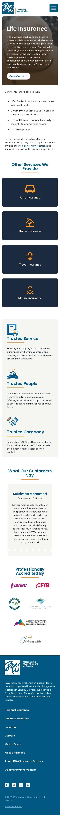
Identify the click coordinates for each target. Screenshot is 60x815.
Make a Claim (13, 744)
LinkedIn (21, 785)
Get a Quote (16, 76)
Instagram (28, 785)
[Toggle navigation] (54, 8)
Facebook (7, 785)
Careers (10, 735)
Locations (11, 727)
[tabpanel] (30, 520)
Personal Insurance (17, 710)
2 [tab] (8, 549)
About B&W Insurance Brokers (24, 761)
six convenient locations (33, 145)
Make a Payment (15, 752)
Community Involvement (20, 769)
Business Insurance (17, 718)
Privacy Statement (13, 806)
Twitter (14, 785)
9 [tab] (51, 549)
